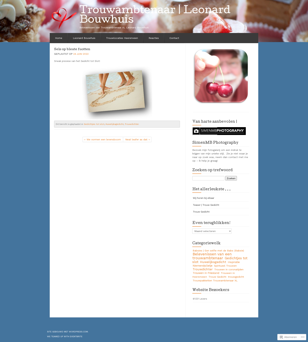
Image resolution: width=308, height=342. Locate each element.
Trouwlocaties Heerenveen (122, 38)
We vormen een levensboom (104, 139)
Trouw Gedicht (201, 211)
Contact (174, 38)
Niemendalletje (202, 265)
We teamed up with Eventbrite (64, 336)
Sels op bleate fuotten (72, 49)
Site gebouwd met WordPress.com (67, 331)
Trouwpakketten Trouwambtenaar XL (215, 280)
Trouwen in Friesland (206, 273)
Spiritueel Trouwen (225, 265)
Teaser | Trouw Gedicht (206, 205)
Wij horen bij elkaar (203, 198)
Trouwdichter (132, 124)
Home (58, 38)
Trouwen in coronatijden (228, 269)
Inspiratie (234, 262)
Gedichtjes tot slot (94, 124)
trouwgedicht (236, 276)
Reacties (154, 38)
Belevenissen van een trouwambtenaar (212, 256)
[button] (220, 76)
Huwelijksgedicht (115, 124)
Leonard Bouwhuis (84, 38)
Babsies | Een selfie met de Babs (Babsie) (218, 250)
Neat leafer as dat (136, 139)
